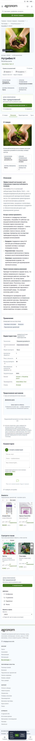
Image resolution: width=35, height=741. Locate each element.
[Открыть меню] (2, 6)
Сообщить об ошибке (11, 489)
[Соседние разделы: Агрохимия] (25, 21)
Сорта (3, 649)
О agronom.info (5, 713)
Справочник (4, 693)
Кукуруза (20, 324)
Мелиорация (4, 657)
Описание (13, 115)
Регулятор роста (15, 23)
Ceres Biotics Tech (21, 381)
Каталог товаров (18, 15)
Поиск (3, 706)
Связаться (4, 724)
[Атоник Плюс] (9, 508)
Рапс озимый (5, 680)
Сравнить (29, 109)
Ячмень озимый (5, 678)
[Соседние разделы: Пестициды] (9, 23)
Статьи (30, 739)
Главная (3, 21)
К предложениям (17, 585)
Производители (5, 698)
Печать (8, 604)
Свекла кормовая (6, 675)
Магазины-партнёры (7, 701)
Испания (18, 385)
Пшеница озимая (6, 667)
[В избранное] (15, 504)
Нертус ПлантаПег (25, 516)
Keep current (22, 735)
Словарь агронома (6, 695)
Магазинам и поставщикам (9, 719)
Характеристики (23, 115)
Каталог (12, 540)
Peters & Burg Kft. (23, 518)
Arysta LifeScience (7, 518)
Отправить (9, 474)
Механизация (5, 654)
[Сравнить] (15, 507)
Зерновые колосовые (10, 324)
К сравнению (9, 597)
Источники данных (6, 716)
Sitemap (28, 733)
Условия (3, 733)
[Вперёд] (6, 500)
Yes (17, 735)
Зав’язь (4, 556)
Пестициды (4, 23)
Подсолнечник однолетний (11, 327)
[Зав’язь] (9, 548)
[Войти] (32, 6)
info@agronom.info (8, 641)
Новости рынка (5, 690)
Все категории (5, 660)
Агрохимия (21, 21)
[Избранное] (27, 6)
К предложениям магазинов (16, 105)
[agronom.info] (11, 6)
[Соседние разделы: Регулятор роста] (21, 23)
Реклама (3, 721)
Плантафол (22, 556)
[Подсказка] (5, 346)
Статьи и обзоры (6, 688)
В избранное (7, 109)
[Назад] (3, 500)
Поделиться (9, 601)
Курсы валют (5, 703)
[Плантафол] (26, 548)
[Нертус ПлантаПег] (26, 508)
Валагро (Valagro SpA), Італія (25, 559)
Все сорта (12, 500)
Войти (13, 471)
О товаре (5, 115)
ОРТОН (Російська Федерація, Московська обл (8, 560)
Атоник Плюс (6, 516)
